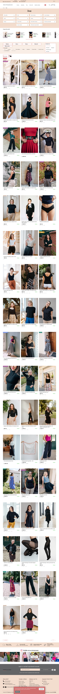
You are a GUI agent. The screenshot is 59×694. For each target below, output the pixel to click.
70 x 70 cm (26, 463)
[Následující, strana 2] (53, 640)
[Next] (57, 34)
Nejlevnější (47, 47)
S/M (41, 497)
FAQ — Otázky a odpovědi (23, 686)
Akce (5, 49)
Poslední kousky (41, 49)
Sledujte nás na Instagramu (30, 650)
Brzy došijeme (18, 49)
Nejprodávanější (48, 49)
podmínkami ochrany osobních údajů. (33, 672)
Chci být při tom (45, 669)
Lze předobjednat (6, 50)
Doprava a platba (21, 681)
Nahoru (6, 640)
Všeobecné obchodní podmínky (34, 684)
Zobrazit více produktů (29, 39)
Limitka (23, 49)
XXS (22, 88)
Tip (13, 49)
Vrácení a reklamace (22, 682)
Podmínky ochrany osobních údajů (34, 685)
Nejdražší (52, 47)
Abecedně (47, 51)
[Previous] (1, 34)
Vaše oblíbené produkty (22, 685)
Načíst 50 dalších (29, 640)
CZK (54, 1)
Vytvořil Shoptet (47, 692)
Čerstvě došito (34, 49)
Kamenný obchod (32, 683)
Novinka (9, 49)
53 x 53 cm (23, 463)
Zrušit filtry (5, 58)
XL (9, 88)
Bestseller (28, 49)
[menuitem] (18, 5)
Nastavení (17, 691)
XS (24, 88)
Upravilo (53, 692)
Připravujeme (14, 50)
